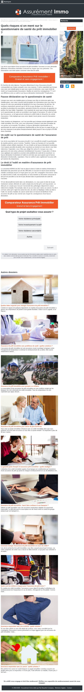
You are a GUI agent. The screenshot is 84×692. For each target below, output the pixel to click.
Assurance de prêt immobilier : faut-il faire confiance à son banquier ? (24, 505)
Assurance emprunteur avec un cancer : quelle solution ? (20, 666)
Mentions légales (60, 688)
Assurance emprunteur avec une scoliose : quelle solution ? (21, 626)
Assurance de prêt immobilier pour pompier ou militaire (20, 386)
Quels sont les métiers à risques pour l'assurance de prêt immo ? (23, 586)
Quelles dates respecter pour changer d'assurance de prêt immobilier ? (25, 305)
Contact (69, 688)
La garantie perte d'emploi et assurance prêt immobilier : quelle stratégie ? (26, 467)
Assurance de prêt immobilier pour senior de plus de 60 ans (21, 426)
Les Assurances (24, 20)
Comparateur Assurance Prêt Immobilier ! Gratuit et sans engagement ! (29, 77)
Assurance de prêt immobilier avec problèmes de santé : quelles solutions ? (27, 346)
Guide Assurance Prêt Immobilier (38, 20)
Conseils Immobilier (14, 20)
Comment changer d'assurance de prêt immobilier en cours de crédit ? (25, 546)
